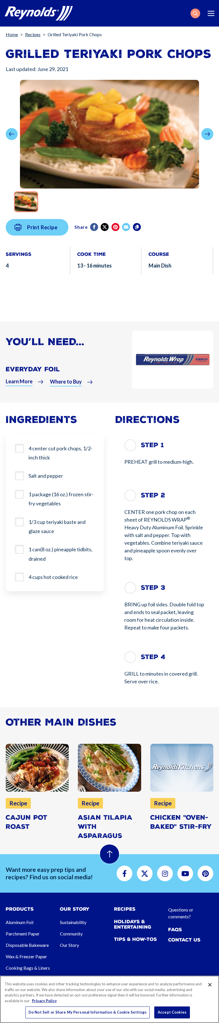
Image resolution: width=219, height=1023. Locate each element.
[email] (126, 227)
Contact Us (184, 940)
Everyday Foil (33, 369)
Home (12, 34)
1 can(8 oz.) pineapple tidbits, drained (60, 554)
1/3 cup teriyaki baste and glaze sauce (57, 526)
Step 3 (153, 587)
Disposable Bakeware (27, 945)
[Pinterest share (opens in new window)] (115, 227)
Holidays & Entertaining (132, 924)
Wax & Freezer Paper (26, 956)
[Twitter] (105, 227)
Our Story (69, 945)
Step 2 (153, 495)
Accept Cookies (172, 1012)
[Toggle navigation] (211, 13)
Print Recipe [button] (42, 227)
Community (71, 933)
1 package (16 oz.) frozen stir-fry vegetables (61, 499)
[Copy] (137, 227)
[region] (109, 999)
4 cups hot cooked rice (53, 577)
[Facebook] (94, 227)
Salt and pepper (46, 476)
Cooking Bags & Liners (28, 968)
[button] (195, 13)
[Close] (210, 985)
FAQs (175, 929)
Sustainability (73, 922)
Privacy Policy (44, 1000)
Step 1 (152, 445)
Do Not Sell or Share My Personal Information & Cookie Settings (88, 1012)
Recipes (32, 34)
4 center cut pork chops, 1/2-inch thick (60, 453)
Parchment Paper (23, 933)
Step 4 (153, 657)
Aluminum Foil (19, 922)
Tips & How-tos (135, 939)
